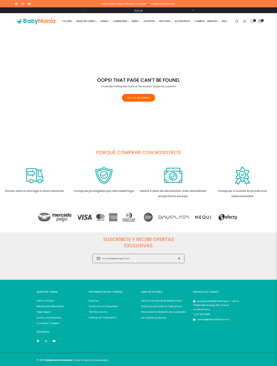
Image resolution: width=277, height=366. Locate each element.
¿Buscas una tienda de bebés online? (162, 300)
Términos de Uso (98, 312)
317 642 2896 (203, 314)
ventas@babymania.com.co (213, 319)
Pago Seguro (44, 312)
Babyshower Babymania (50, 306)
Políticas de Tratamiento (103, 317)
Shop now (138, 10)
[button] (193, 10)
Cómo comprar (45, 300)
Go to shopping (138, 97)
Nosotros (94, 300)
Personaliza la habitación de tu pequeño (163, 312)
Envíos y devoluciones (49, 317)
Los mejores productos (153, 317)
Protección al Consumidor (103, 306)
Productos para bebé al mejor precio (161, 306)
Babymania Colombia (59, 360)
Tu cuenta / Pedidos (48, 323)
